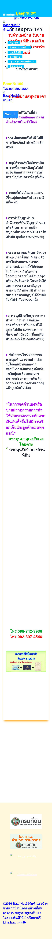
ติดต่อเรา (16, 66)
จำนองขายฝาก (20, 47)
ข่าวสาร (15, 56)
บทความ (15, 52)
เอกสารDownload (22, 61)
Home (14, 42)
